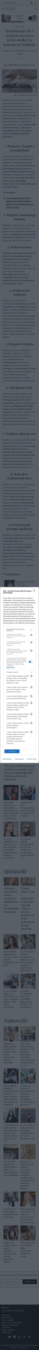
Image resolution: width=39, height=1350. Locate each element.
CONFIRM (12, 751)
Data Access (19, 759)
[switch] (30, 635)
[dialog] (19, 675)
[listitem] (19, 629)
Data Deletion (7, 759)
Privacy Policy (32, 759)
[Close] (35, 591)
